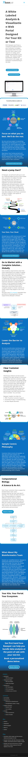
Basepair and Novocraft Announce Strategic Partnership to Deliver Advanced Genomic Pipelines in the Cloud (13, 745)
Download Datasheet (14, 74)
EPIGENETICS (6, 685)
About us (5, 727)
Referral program (7, 725)
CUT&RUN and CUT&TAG (11, 691)
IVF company (13, 292)
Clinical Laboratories (10, 712)
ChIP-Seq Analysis (9, 687)
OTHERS (5, 711)
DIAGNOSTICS (7, 700)
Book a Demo (7, 512)
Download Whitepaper (12, 70)
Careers (5, 729)
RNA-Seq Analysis (9, 681)
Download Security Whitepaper (10, 255)
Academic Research (8, 705)
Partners (5, 721)
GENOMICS (6, 676)
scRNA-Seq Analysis (10, 683)
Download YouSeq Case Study (14, 163)
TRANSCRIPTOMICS (8, 680)
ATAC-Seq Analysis (9, 689)
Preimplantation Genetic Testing (12, 703)
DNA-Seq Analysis (9, 678)
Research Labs (9, 707)
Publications (6, 723)
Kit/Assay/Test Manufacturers (12, 701)
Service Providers (9, 714)
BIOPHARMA (6, 698)
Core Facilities (8, 709)
